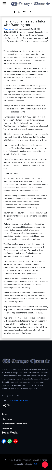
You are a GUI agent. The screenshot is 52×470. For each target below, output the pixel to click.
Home (4, 414)
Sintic (35, 464)
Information (7, 419)
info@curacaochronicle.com (17, 400)
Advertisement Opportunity (14, 423)
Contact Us (7, 428)
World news (8, 29)
